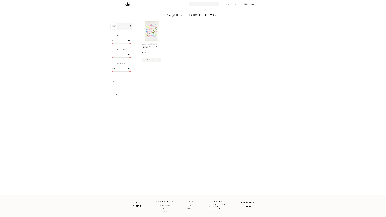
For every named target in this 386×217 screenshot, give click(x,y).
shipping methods (164, 205)
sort (114, 26)
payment (164, 211)
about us (165, 208)
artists (252, 4)
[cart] (259, 4)
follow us (137, 202)
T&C (191, 205)
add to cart (151, 60)
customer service (164, 201)
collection (244, 4)
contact (218, 201)
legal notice (191, 208)
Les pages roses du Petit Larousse (149, 47)
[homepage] (127, 4)
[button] (229, 4)
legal (191, 201)
